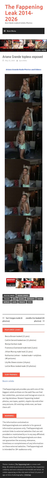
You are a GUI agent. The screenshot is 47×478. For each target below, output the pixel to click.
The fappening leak (22, 464)
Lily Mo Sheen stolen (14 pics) (17, 362)
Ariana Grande (22, 295)
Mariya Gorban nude (13, 344)
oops (14, 302)
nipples (7, 302)
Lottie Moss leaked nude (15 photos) (20, 366)
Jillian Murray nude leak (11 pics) (19, 351)
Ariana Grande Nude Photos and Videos (23, 69)
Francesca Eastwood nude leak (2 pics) (21, 347)
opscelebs (23, 60)
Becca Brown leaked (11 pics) (17, 336)
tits (29, 302)
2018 (14, 299)
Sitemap (28, 475)
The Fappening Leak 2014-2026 (24, 13)
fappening (31, 299)
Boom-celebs (8, 381)
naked (39, 299)
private (22, 302)
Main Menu (11, 31)
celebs (21, 299)
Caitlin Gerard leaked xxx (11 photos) (20, 340)
